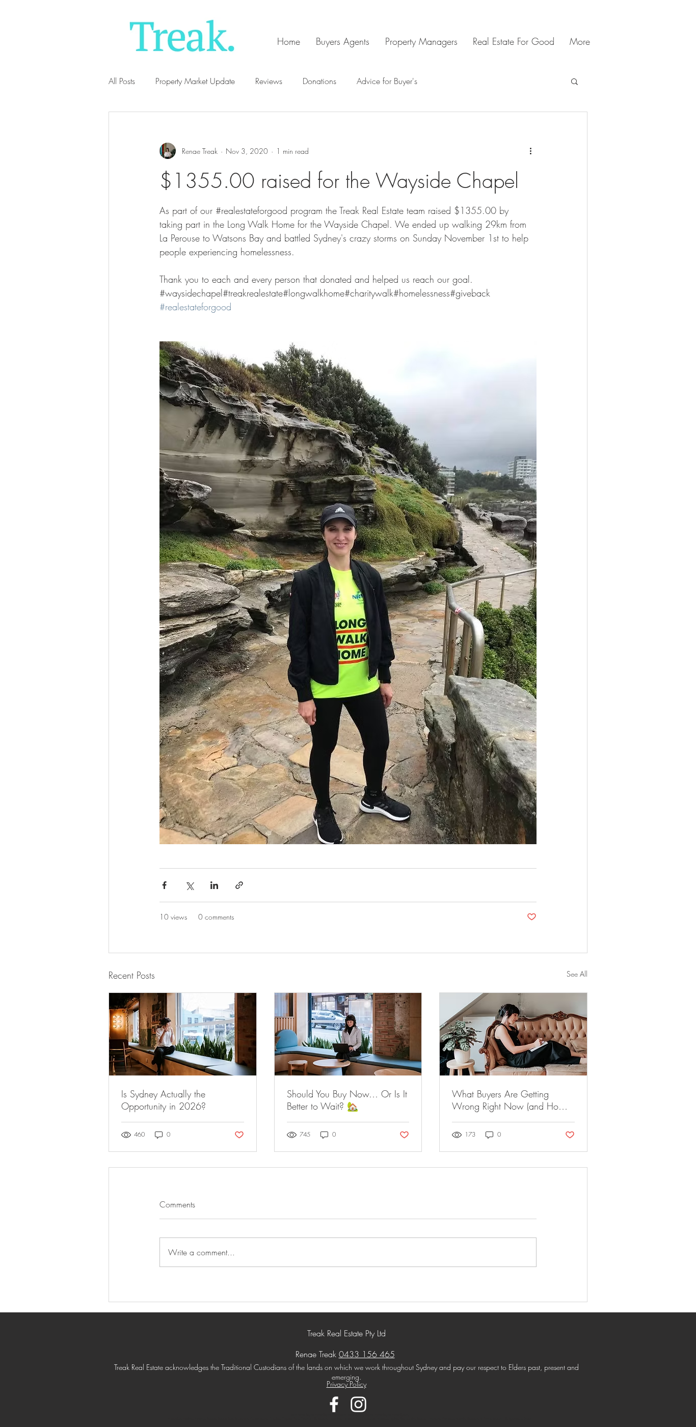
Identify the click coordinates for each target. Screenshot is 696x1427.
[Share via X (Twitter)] (189, 885)
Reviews (268, 81)
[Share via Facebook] (164, 885)
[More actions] (530, 151)
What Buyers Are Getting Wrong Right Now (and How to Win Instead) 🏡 (509, 1100)
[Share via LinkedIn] (214, 885)
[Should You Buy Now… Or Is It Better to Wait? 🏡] (348, 1034)
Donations (319, 81)
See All (577, 974)
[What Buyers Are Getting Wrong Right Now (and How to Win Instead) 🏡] (513, 1034)
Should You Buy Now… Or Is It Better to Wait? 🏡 (347, 1100)
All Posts (122, 81)
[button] (574, 81)
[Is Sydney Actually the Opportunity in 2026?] (182, 1034)
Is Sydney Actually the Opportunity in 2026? (163, 1100)
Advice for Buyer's (387, 81)
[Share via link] (239, 885)
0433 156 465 (367, 1354)
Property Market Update (195, 81)
